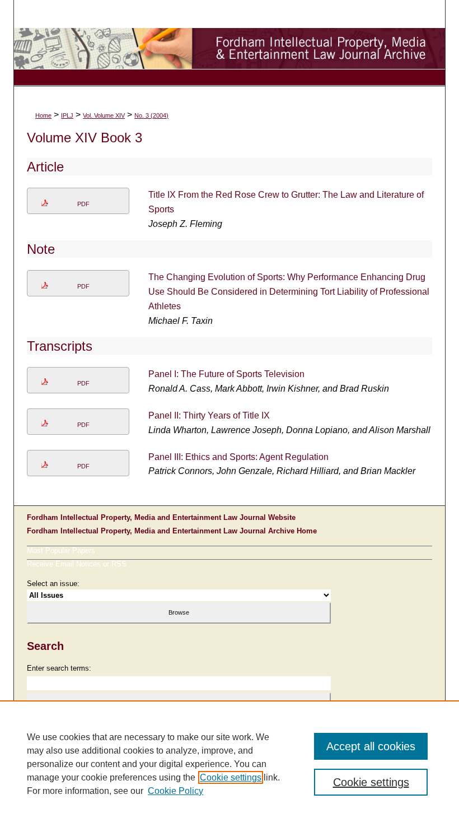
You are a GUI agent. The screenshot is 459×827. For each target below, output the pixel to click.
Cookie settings (230, 777)
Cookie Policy (175, 791)
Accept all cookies (370, 746)
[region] (229, 763)
